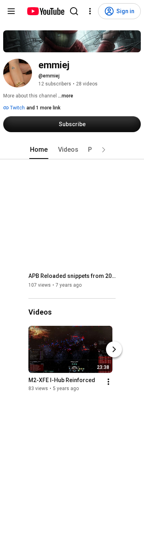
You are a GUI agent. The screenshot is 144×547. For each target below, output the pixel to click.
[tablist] (72, 149)
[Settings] (90, 11)
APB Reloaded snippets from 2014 (72, 276)
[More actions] (108, 382)
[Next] (114, 350)
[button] (103, 149)
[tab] (38, 149)
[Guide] (11, 11)
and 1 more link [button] (43, 108)
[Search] (74, 11)
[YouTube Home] (45, 11)
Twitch (17, 108)
